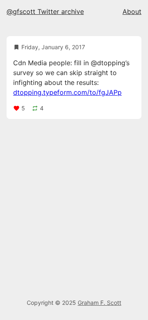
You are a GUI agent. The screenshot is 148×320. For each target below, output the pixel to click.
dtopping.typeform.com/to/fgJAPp (67, 92)
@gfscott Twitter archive (45, 11)
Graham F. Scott (99, 302)
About (132, 11)
